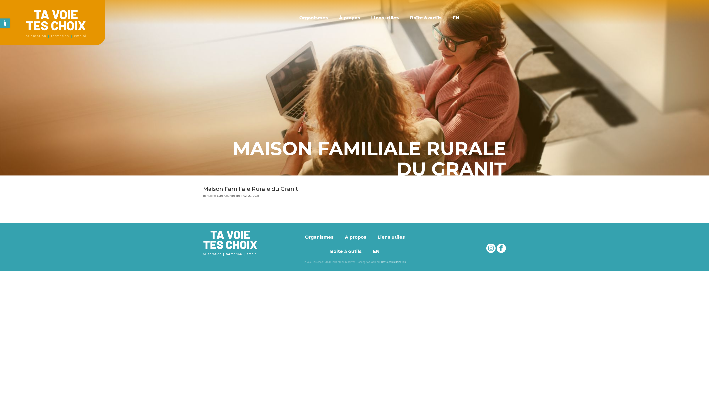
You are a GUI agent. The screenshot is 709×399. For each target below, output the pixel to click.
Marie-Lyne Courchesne (224, 195)
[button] (5, 23)
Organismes (313, 18)
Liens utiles (385, 18)
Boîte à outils (426, 18)
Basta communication (393, 262)
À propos (349, 18)
